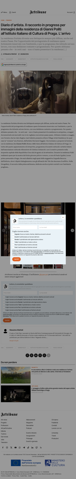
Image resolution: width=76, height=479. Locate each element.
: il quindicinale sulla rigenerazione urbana (29, 239)
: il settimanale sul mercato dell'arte (27, 237)
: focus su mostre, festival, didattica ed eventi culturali (33, 234)
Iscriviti (16, 259)
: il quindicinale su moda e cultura (26, 242)
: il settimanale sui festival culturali (26, 247)
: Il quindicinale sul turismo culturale (26, 245)
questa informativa (49, 253)
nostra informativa (37, 251)
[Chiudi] (63, 217)
